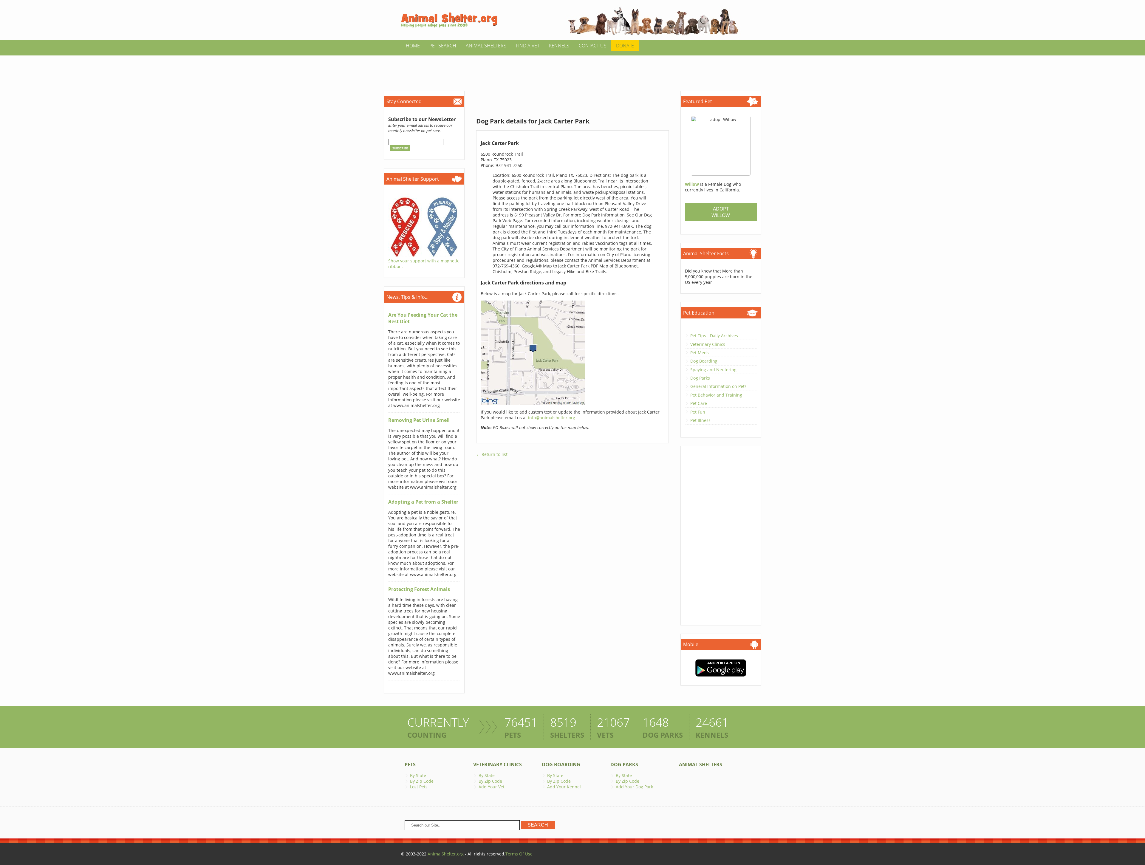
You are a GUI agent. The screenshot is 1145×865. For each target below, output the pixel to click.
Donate (625, 45)
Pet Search (442, 45)
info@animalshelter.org (551, 417)
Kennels (559, 45)
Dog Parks (700, 378)
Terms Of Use (519, 854)
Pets (410, 764)
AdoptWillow (720, 212)
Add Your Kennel (564, 787)
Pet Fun (697, 412)
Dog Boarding (703, 361)
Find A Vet (527, 45)
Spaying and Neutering (713, 369)
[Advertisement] (572, 68)
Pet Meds (699, 352)
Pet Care (698, 403)
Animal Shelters (486, 45)
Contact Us (592, 45)
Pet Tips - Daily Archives (714, 335)
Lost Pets (419, 787)
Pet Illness (700, 420)
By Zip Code (422, 781)
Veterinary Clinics (707, 344)
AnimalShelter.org (446, 854)
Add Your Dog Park (634, 787)
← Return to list (491, 454)
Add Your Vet (492, 787)
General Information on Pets (718, 386)
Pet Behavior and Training (716, 395)
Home (413, 45)
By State (418, 775)
